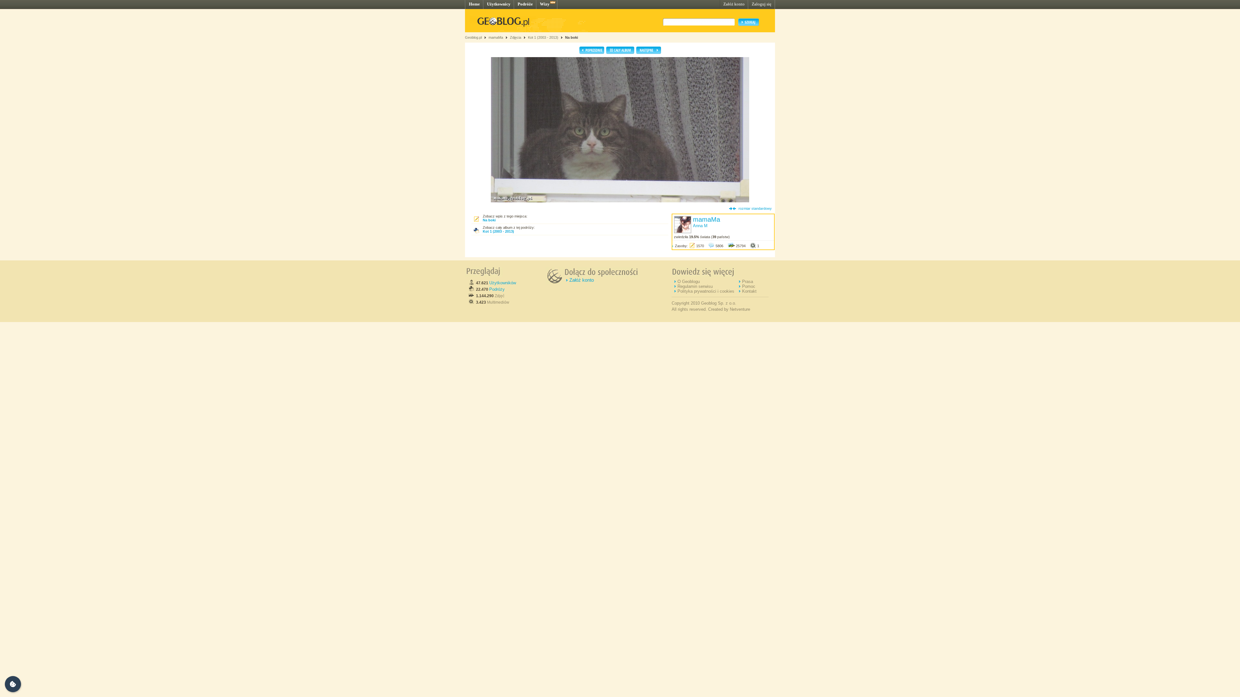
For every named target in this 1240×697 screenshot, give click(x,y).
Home (474, 4)
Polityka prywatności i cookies (705, 291)
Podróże (525, 4)
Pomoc (748, 286)
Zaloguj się (761, 4)
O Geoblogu (688, 281)
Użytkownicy (499, 4)
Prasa (747, 281)
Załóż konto (734, 4)
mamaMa (496, 37)
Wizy (545, 4)
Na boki (571, 37)
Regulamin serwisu (695, 286)
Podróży (497, 289)
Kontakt (749, 291)
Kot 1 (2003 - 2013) (543, 37)
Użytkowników (502, 282)
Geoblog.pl (473, 37)
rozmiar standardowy (755, 208)
